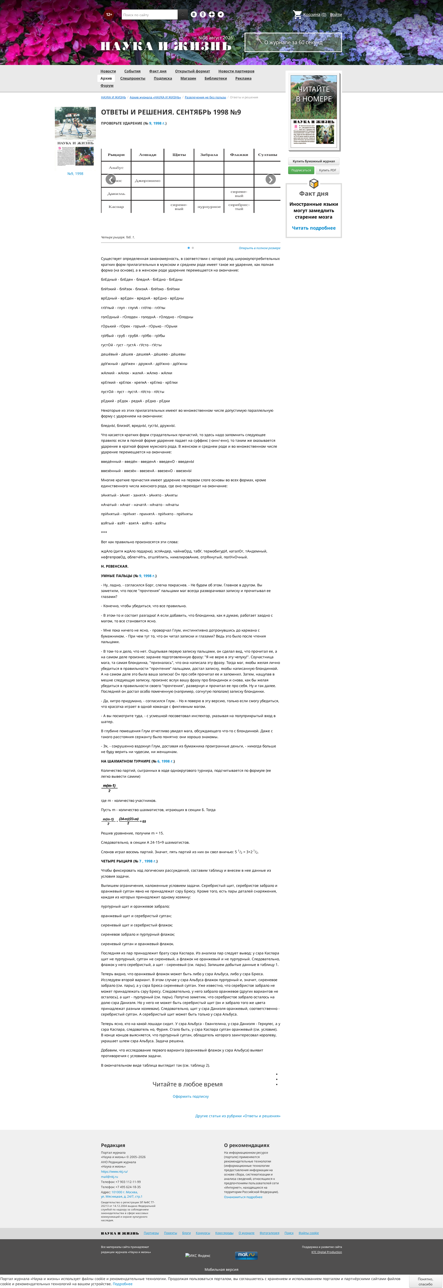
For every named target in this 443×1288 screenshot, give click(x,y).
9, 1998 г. (157, 123)
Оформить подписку (191, 1096)
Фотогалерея (269, 1233)
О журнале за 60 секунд (293, 42)
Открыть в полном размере (259, 248)
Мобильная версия (221, 1269)
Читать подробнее (314, 227)
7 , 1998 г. (147, 861)
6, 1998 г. (165, 761)
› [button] (270, 179)
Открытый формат (192, 71)
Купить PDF (327, 170)
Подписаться (301, 170)
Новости (108, 71)
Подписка (163, 78)
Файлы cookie (309, 1233)
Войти (336, 14)
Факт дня (158, 71)
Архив (106, 78)
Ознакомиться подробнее (243, 1197)
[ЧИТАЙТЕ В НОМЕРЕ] (313, 60)
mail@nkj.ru (109, 1176)
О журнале (247, 1233)
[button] (189, 248)
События (132, 71)
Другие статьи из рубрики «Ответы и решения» (237, 1115)
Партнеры (151, 1233)
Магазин (188, 78)
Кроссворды (224, 1233)
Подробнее (123, 1283)
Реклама (243, 78)
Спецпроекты (132, 78)
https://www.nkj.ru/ (114, 1171)
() (314, 14)
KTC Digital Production (326, 1252)
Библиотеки (216, 78)
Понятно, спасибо (425, 1281)
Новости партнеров (236, 71)
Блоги (186, 1233)
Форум (107, 85)
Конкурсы (203, 1233)
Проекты (170, 1233)
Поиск (289, 1233)
